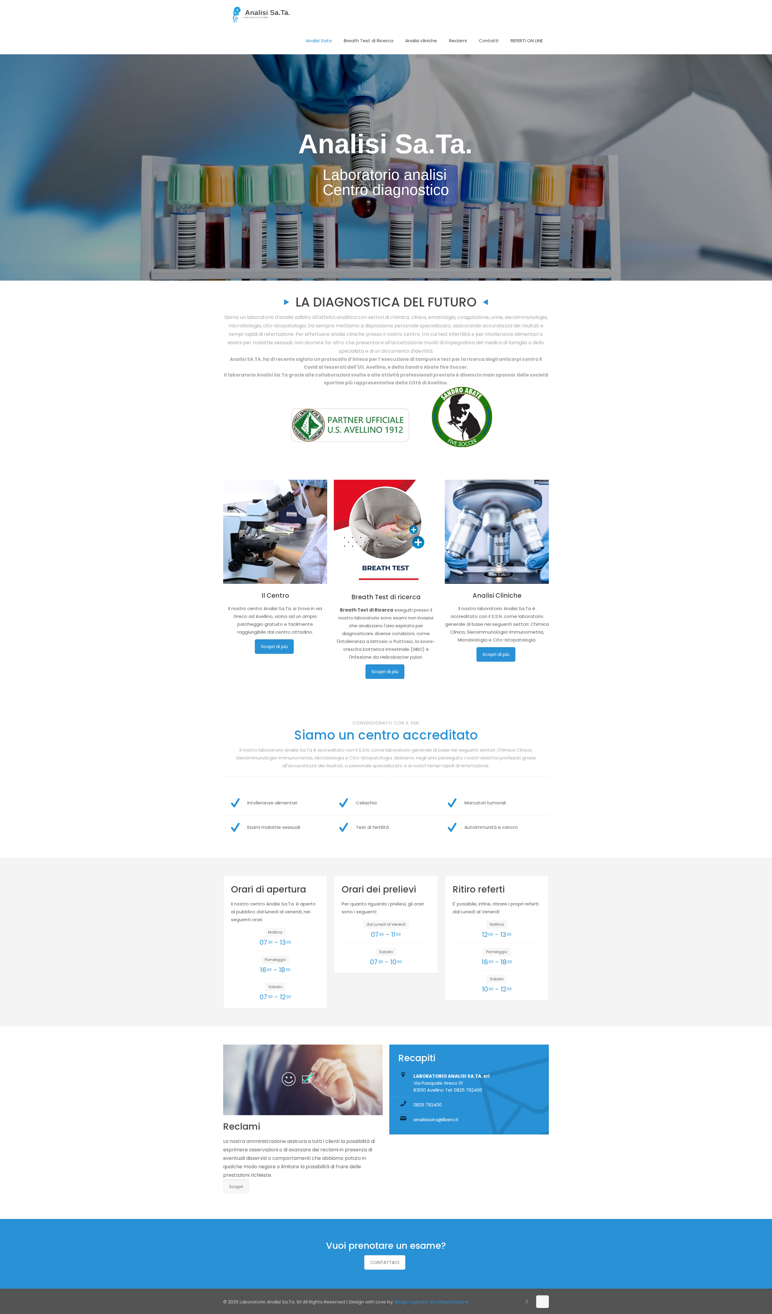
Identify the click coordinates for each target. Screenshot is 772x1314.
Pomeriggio (275, 959)
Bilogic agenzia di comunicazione (432, 1302)
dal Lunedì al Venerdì (386, 924)
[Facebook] (527, 1302)
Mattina (275, 932)
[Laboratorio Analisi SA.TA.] (260, 13)
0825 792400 (427, 1105)
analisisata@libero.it (436, 1119)
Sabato (275, 986)
